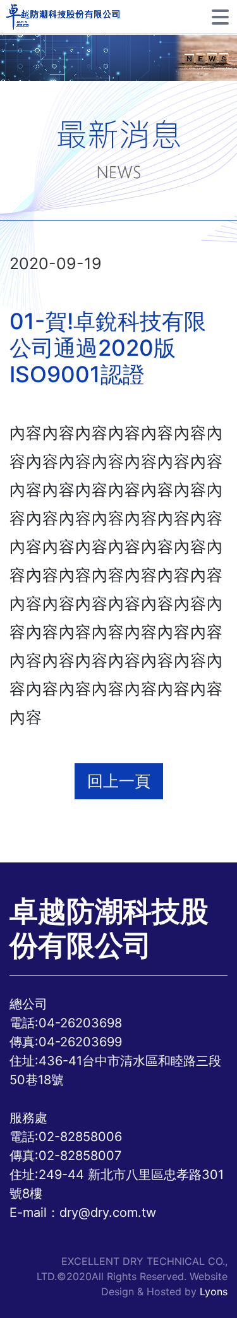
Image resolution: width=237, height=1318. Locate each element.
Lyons (214, 1291)
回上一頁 (118, 780)
